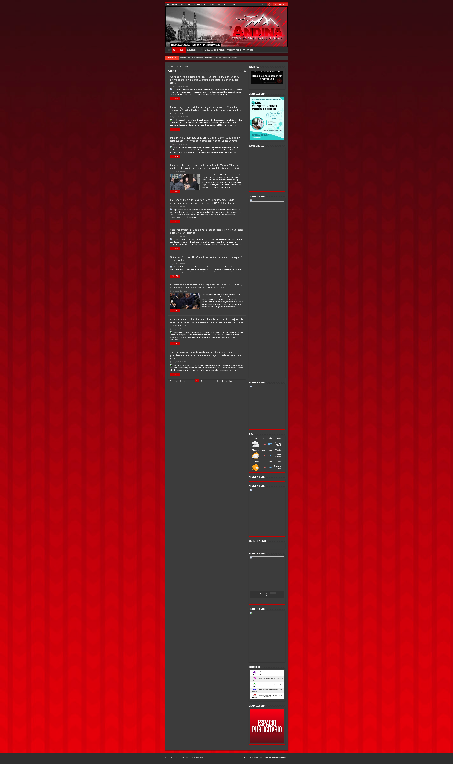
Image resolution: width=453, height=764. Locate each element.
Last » (231, 381)
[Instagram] (265, 4)
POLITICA (185, 86)
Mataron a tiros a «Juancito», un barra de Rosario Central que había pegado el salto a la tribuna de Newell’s (214, 57)
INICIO (169, 49)
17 (201, 381)
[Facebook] (263, 4)
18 (205, 381)
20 (213, 381)
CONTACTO (249, 50)
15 (192, 381)
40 (222, 381)
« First (171, 381)
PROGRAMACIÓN (235, 50)
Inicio (171, 66)
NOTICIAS (179, 50)
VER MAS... (175, 99)
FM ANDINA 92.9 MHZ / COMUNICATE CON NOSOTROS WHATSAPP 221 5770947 (208, 4)
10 (180, 381)
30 (218, 381)
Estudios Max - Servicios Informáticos (275, 641)
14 (188, 381)
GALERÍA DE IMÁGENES (216, 50)
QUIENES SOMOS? (195, 50)
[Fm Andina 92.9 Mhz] (226, 26)
